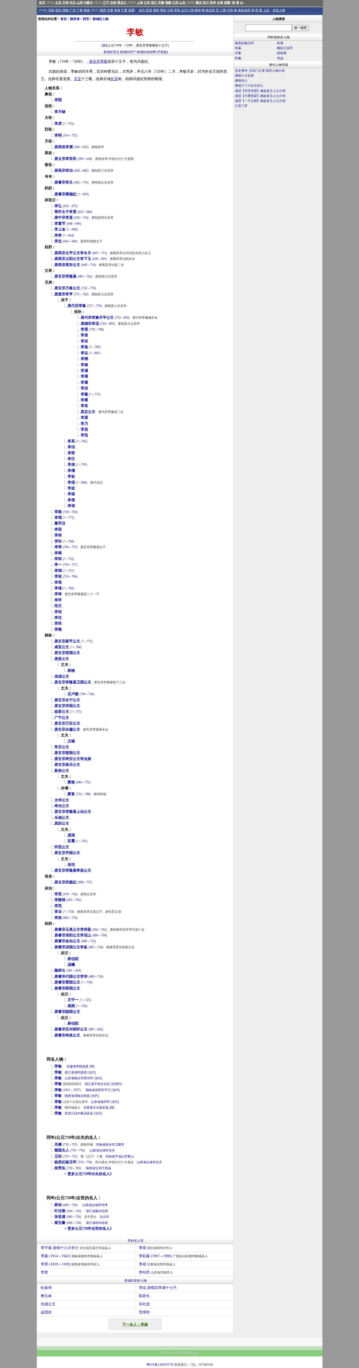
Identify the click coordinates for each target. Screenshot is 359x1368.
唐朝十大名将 (244, 75)
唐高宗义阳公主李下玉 (72, 259)
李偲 (71, 482)
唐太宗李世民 (65, 159)
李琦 (58, 594)
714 (92, 265)
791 (83, 465)
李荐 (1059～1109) (70, 1264)
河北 (72, 2)
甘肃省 (88, 1107)
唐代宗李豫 (77, 306)
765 (70, 588)
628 (77, 170)
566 (77, 147)
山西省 (94, 1150)
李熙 (58, 100)
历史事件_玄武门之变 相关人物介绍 (260, 70)
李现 (155, 1248)
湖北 (58, 10)
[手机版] (162, 52)
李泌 (280, 58)
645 (77, 970)
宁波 (97, 1084)
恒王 (58, 606)
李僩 (71, 471)
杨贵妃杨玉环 (65, 1162)
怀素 (238, 58)
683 (85, 170)
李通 (84, 418)
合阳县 (85, 1096)
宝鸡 (98, 1168)
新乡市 (110, 1144)
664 (70, 235)
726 (83, 1006)
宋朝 (177, 10)
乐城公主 (61, 818)
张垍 (71, 865)
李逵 (84, 335)
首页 (42, 2)
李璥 (58, 629)
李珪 (58, 618)
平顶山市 (121, 1156)
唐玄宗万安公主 (67, 723)
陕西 (103, 10)
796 (100, 329)
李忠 (58, 241)
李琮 (58, 559)
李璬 (58, 512)
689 (84, 941)
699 (81, 882)
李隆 (103, 62)
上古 (266, 10)
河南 (51, 10)
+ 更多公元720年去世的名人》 (89, 1228)
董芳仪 (59, 523)
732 (84, 288)
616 (70, 1211)
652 (66, 206)
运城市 (104, 1150)
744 (91, 694)
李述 (84, 341)
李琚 (58, 529)
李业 (58, 912)
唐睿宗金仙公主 (67, 941)
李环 (58, 600)
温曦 (71, 965)
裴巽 (71, 1006)
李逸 (84, 347)
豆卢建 (73, 694)
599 (81, 159)
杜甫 (280, 43)
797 (74, 1144)
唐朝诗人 (241, 80)
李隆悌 (59, 900)
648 (70, 224)
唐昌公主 (61, 659)
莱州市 (88, 1078)
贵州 (213, 2)
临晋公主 (61, 712)
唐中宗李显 (63, 217)
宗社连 (144, 1304)
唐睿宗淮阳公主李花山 (72, 935)
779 (98, 306)
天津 (65, 2)
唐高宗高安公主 (67, 265)
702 (77, 900)
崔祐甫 (281, 53)
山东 (182, 2)
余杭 (105, 1223)
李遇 (84, 376)
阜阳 (79, 1066)
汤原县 (88, 1113)
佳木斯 (79, 1113)
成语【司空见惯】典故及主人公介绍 (260, 91)
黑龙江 (122, 2)
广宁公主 (61, 718)
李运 (84, 353)
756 (89, 982)
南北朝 (210, 10)
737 (74, 547)
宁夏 (124, 10)
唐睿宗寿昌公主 (67, 1035)
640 (95, 259)
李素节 (59, 224)
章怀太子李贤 (65, 212)
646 (70, 1223)
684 (88, 212)
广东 (72, 10)
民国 (149, 10)
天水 (96, 1107)
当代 (142, 10)
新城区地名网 (146, 52)
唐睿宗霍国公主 (67, 982)
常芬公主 (61, 747)
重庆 (199, 2)
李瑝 (58, 612)
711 (77, 294)
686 (95, 935)
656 (77, 217)
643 (66, 241)
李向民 (156, 1272)
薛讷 (58, 1205)
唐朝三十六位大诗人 (249, 85)
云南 (220, 2)
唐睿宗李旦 (63, 182)
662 (77, 182)
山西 (79, 2)
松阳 (105, 1211)
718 (66, 512)
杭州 (98, 1223)
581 (70, 970)
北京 (58, 2)
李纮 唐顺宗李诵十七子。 (159, 1288)
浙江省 (69, 1072)
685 (81, 276)
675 (74, 206)
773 (97, 394)
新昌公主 (61, 771)
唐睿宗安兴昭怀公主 (71, 1029)
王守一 (73, 1000)
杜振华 (46, 1288)
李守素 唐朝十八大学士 (76, 1248)
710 (85, 217)
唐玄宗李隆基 (65, 276)
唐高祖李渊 (63, 147)
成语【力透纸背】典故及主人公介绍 (260, 96)
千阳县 (106, 1168)
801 (97, 353)
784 (70, 541)
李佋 (71, 447)
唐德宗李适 (90, 324)
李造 (84, 406)
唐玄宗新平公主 (67, 641)
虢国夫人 (61, 1150)
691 (103, 259)
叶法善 (59, 1211)
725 (87, 1000)
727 (90, 306)
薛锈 (71, 671)
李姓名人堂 (135, 1241)
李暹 (84, 382)
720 (66, 576)
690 (77, 224)
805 (111, 324)
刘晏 (238, 48)
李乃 (84, 424)
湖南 (65, 10)
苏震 (71, 841)
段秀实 (59, 1168)
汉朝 (230, 10)
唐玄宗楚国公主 (67, 753)
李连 (84, 388)
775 (70, 518)
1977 (76, 1090)
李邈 (84, 394)
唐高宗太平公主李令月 (72, 253)
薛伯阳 (73, 959)
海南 (87, 10)
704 (103, 935)
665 (95, 253)
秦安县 (104, 1107)
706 (66, 547)
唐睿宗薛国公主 (67, 988)
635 (85, 147)
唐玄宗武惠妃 (65, 882)
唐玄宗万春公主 (67, 288)
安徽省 (71, 1066)
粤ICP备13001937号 (159, 1364)
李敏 (58, 1066)
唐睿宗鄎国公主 (67, 1012)
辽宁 (106, 2)
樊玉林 (46, 1296)
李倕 (71, 500)
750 (92, 329)
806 (83, 482)
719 (66, 1144)
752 (118, 317)
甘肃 (110, 10)
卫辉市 (119, 1144)
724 (74, 918)
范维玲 (144, 1312)
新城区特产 (128, 52)
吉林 (113, 2)
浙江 (154, 2)
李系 (71, 441)
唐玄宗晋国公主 (67, 653)
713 (103, 253)
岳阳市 (99, 1090)
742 (103, 324)
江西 (175, 2)
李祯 (157, 1264)
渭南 (77, 1096)
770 (92, 288)
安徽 (161, 2)
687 (92, 947)
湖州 (77, 1072)
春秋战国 (244, 10)
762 (88, 276)
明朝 (163, 10)
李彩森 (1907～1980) (173, 1256)
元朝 (170, 10)
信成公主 (61, 676)
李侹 (71, 488)
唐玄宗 (94, 62)
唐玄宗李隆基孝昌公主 (72, 870)
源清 (71, 835)
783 (74, 512)
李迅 (84, 435)
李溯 (84, 359)
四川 (206, 2)
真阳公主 (61, 823)
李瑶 (58, 582)
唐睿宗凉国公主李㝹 (71, 947)
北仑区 (105, 1084)
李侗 (71, 506)
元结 (58, 1156)
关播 (58, 1144)
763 (83, 841)
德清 (83, 1072)
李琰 (58, 535)
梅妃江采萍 (285, 48)
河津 (104, 1205)
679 (66, 894)
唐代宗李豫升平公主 (97, 317)
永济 (112, 1150)
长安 (114, 79)
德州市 (105, 1102)
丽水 (98, 1211)
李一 (58, 565)
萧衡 (71, 782)
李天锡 (59, 112)
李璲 (58, 588)
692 (70, 900)
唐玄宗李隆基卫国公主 (72, 682)
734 (70, 912)
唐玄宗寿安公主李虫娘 (72, 759)
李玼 (58, 576)
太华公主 (61, 800)
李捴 (58, 918)
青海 (117, 10)
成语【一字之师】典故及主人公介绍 (260, 101)
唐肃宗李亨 (63, 294)
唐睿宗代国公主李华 (71, 976)
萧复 (71, 794)
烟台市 (79, 1078)
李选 (84, 429)
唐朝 (197, 10)
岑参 (238, 53)
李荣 (71, 453)
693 (85, 194)
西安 (86, 19)
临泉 (85, 1066)
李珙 (58, 623)
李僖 (71, 494)
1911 (67, 1090)
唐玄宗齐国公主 (67, 853)
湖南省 (90, 1090)
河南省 (100, 1144)
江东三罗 (241, 106)
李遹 (84, 371)
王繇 (71, 741)
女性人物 (279, 10)
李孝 (58, 235)
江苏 (147, 2)
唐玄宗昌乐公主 (67, 765)
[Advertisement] (278, 154)
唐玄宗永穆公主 (67, 729)
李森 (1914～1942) (72, 1256)
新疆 (131, 10)
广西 (79, 10)
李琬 (58, 553)
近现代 (116, 1084)
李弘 (58, 206)
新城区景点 (111, 52)
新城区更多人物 (136, 1280)
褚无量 (59, 1223)
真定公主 (88, 412)
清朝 (156, 10)
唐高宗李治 (63, 170)
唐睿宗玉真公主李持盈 (72, 929)
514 (66, 135)
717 (74, 565)
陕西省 (75, 19)
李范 (58, 906)
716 (85, 182)
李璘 (58, 571)
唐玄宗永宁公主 (67, 700)
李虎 (58, 123)
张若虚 (59, 1217)
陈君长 (144, 1296)
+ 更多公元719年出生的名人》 (89, 1174)
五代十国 (187, 10)
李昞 (58, 135)
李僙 (71, 465)
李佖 (71, 476)
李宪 (58, 894)
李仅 (71, 459)
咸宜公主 (61, 647)
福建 (168, 2)
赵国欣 (46, 1312)
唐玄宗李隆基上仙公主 (72, 812)
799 (97, 347)
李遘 (84, 400)
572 (74, 135)
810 (126, 317)
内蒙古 (88, 2)
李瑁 (58, 518)
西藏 (227, 2)
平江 (107, 1090)
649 (88, 159)
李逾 (84, 365)
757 (70, 571)
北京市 (104, 1217)
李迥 (84, 329)
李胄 (44, 1272)
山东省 (69, 1078)
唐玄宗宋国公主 (67, 706)
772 (74, 1156)
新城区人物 (101, 19)
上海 (140, 2)
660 (70, 1217)
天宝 (77, 79)
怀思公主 (61, 847)
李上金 (59, 229)
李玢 (58, 541)
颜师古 (59, 970)
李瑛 (58, 547)
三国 (223, 10)
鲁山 (130, 1156)
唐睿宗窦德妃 (65, 194)
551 (70, 123)
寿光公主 (61, 806)
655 (81, 212)
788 (87, 794)
